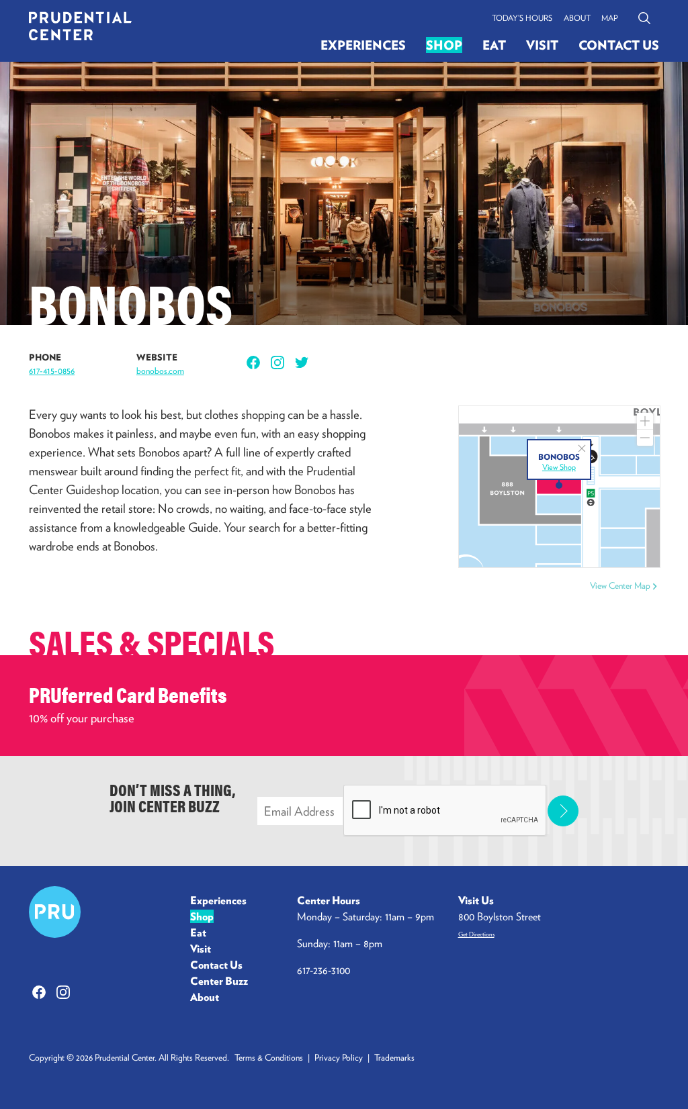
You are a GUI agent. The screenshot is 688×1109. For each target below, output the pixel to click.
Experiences (363, 45)
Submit (563, 811)
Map (609, 18)
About (577, 18)
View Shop (559, 467)
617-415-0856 (52, 371)
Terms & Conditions (268, 1057)
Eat (494, 45)
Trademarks (394, 1057)
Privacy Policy (338, 1057)
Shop (444, 45)
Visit (542, 45)
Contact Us (618, 45)
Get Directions (476, 934)
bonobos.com (160, 371)
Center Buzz (219, 980)
